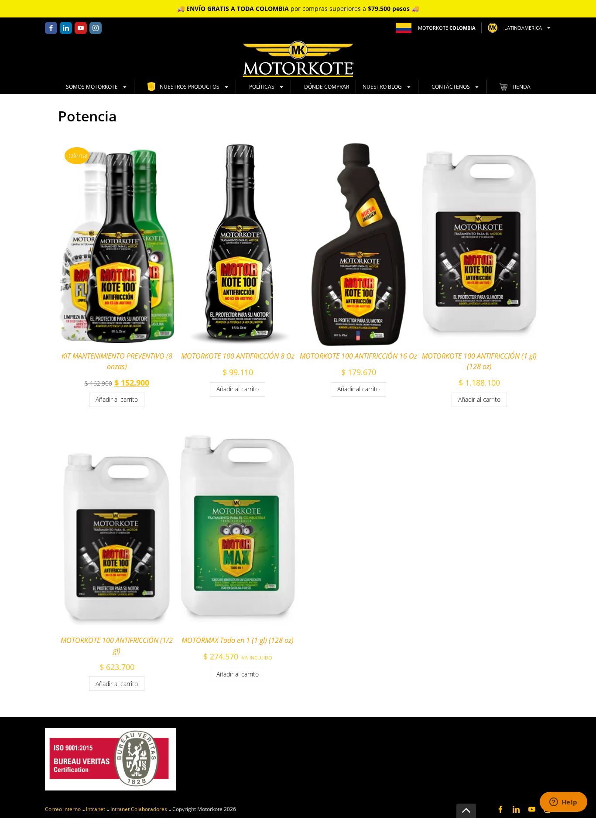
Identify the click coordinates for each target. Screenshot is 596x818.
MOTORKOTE (447, 27)
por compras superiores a (298, 8)
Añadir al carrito (117, 399)
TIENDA (521, 86)
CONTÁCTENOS (451, 86)
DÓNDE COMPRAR (326, 86)
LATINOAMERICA (523, 27)
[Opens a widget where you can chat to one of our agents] (563, 803)
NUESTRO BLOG (382, 86)
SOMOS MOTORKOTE (92, 86)
